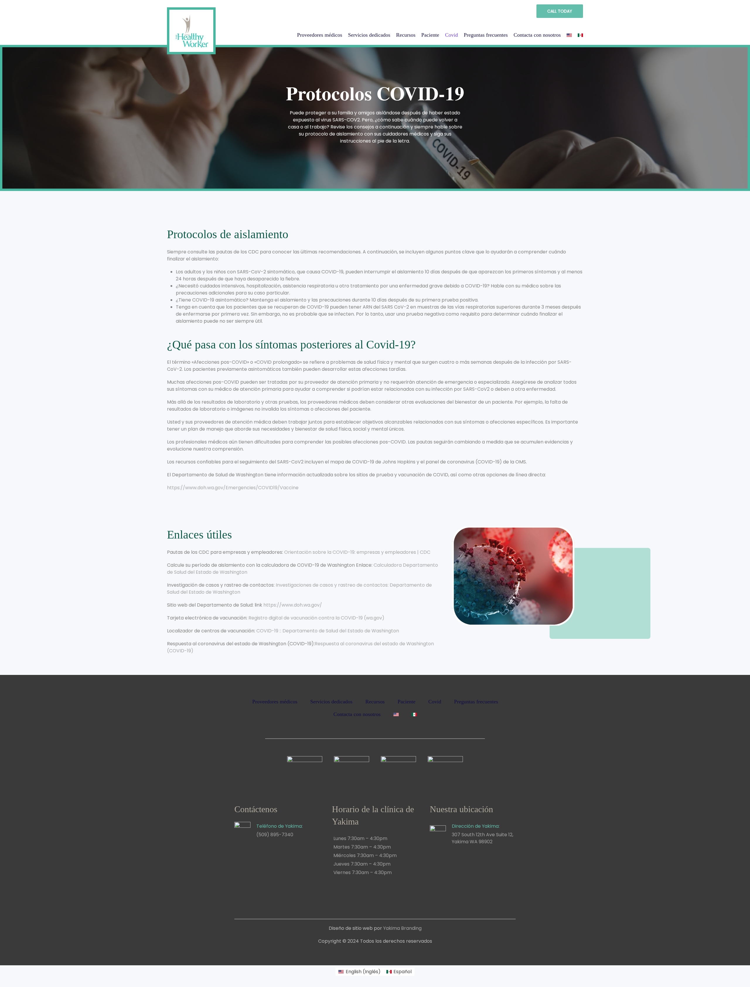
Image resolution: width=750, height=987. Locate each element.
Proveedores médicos (319, 35)
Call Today (559, 11)
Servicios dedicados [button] (369, 35)
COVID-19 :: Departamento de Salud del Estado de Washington (327, 630)
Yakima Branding (402, 928)
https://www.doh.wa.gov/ (292, 605)
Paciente (430, 35)
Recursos (405, 35)
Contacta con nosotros (537, 35)
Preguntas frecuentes (486, 35)
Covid (451, 35)
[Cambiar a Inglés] (569, 35)
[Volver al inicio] (191, 29)
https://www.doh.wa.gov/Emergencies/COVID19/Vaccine (233, 487)
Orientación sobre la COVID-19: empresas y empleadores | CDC (357, 552)
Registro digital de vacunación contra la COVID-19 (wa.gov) (316, 617)
